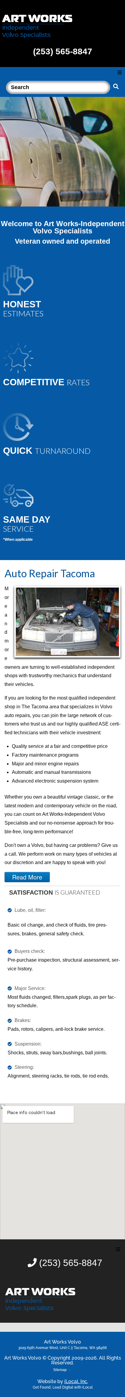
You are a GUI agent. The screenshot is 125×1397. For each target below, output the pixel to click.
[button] (119, 72)
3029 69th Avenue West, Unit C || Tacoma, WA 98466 (62, 1348)
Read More (27, 877)
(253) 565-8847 (62, 51)
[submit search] (116, 86)
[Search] (58, 86)
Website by (62, 1381)
